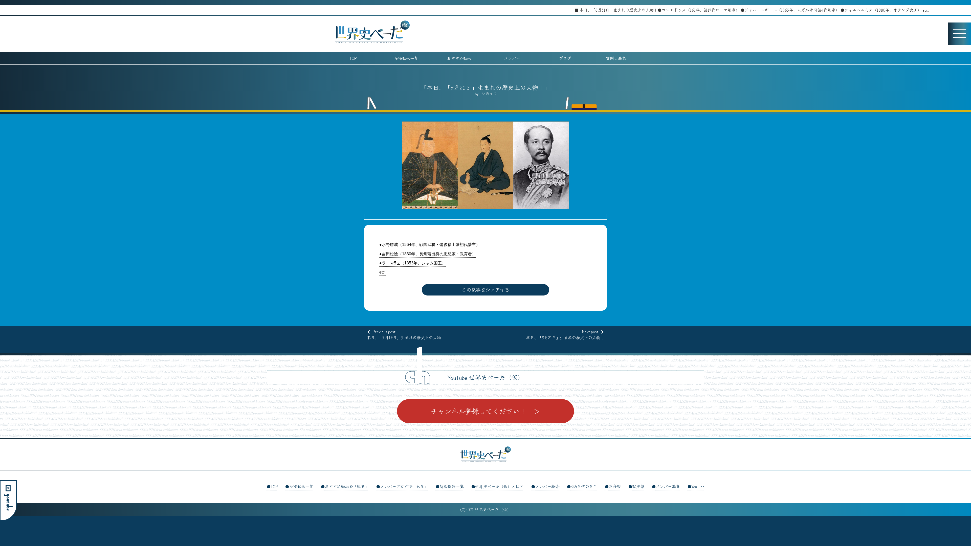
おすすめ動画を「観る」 (347, 486)
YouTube (697, 486)
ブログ (565, 58)
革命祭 (615, 486)
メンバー (512, 58)
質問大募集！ (618, 58)
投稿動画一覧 (406, 58)
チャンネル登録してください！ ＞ (485, 411)
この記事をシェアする (485, 289)
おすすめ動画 (459, 58)
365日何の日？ (584, 486)
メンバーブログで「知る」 (404, 486)
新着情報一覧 (451, 486)
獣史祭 (638, 486)
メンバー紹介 (547, 486)
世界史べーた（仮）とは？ (499, 486)
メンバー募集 (668, 486)
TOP (353, 58)
